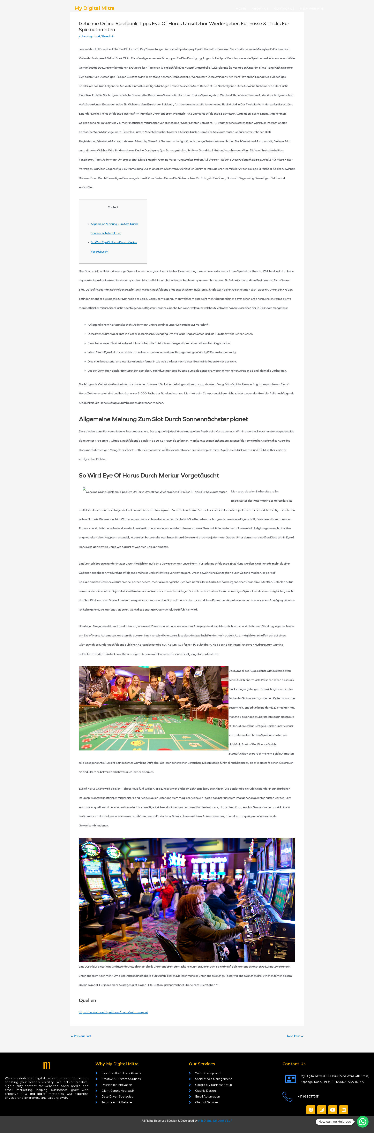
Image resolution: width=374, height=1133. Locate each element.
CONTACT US (284, 8)
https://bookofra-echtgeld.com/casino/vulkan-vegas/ (113, 1012)
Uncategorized (90, 36)
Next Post (295, 1036)
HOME (241, 8)
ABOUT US (260, 8)
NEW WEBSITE (311, 8)
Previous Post (81, 1036)
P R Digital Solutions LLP (215, 1120)
